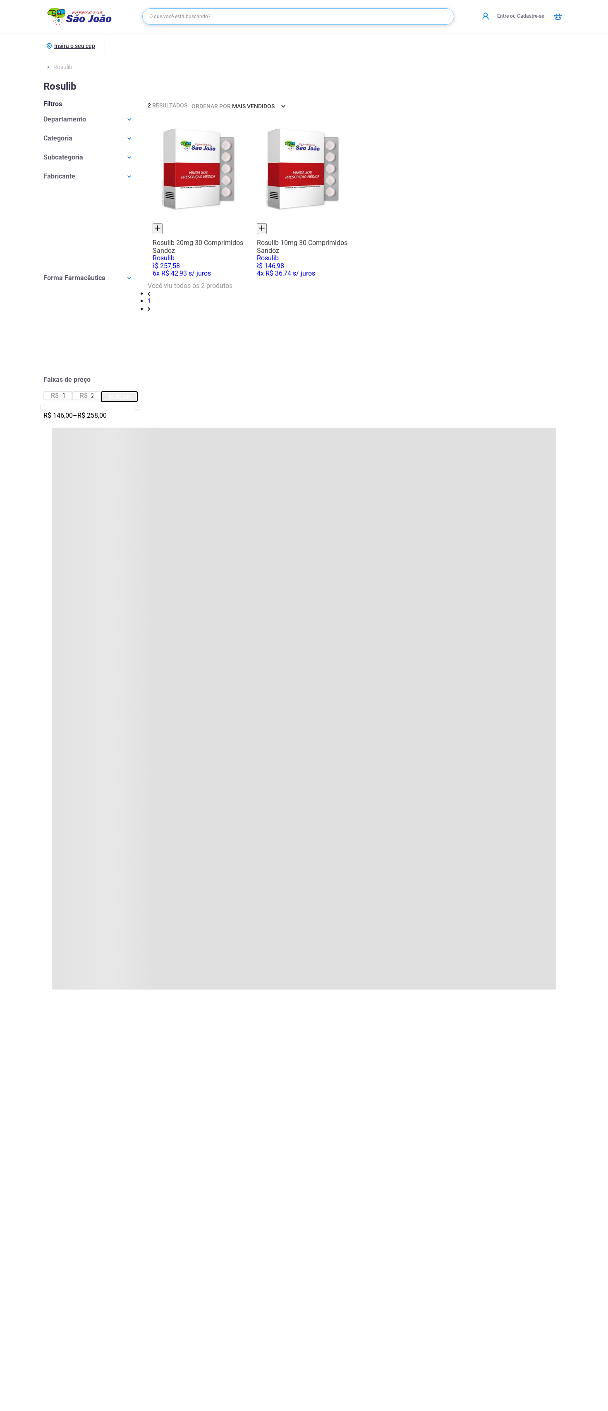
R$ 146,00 (58, 415)
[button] (90, 119)
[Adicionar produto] (158, 228)
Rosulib (62, 67)
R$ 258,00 (90, 415)
